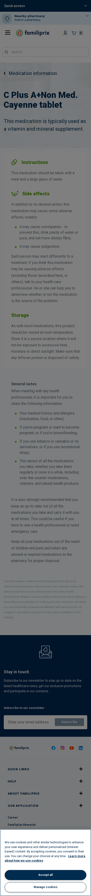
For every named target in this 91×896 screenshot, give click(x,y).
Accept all (45, 875)
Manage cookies (45, 887)
